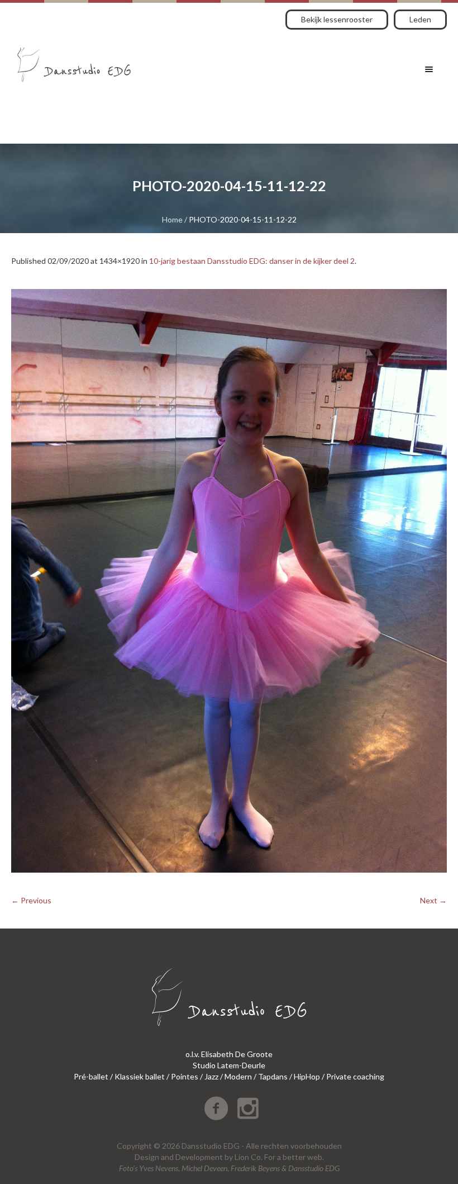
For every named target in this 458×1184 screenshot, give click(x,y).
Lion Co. (249, 1157)
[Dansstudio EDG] (74, 60)
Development (199, 1157)
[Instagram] (248, 1108)
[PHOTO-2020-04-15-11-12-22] (229, 581)
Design (147, 1157)
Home (172, 219)
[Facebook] (216, 1108)
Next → (433, 900)
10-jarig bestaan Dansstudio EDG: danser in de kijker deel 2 (252, 261)
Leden (420, 19)
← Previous (31, 900)
